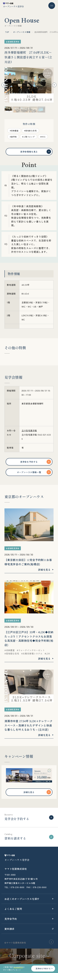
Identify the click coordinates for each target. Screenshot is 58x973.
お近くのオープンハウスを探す (21, 899)
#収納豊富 (14, 130)
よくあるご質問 (13, 909)
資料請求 (9, 929)
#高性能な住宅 (30, 130)
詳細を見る (29, 792)
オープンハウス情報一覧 (29, 472)
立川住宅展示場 (29, 430)
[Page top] (51, 942)
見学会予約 (10, 919)
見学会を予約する (29, 461)
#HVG (43, 136)
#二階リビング (28, 136)
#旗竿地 (13, 136)
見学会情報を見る (29, 151)
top (7, 32)
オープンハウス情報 (21, 32)
